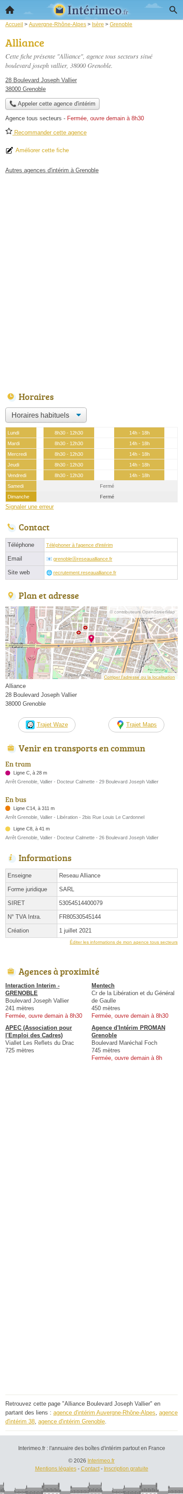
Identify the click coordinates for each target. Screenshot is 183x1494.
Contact (90, 1469)
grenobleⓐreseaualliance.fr (82, 558)
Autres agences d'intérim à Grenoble (52, 170)
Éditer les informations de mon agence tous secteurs (124, 942)
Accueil (10, 10)
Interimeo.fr (101, 1461)
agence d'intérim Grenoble (71, 1421)
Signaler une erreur (29, 506)
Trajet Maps (141, 724)
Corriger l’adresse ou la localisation (139, 677)
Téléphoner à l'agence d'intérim (79, 545)
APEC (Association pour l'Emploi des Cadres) (38, 1031)
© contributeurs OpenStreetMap (142, 611)
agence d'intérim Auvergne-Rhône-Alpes (104, 1412)
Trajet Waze (52, 724)
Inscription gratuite (126, 1469)
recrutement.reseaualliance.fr (84, 572)
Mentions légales (55, 1469)
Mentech (103, 985)
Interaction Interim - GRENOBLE (32, 989)
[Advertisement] (91, 280)
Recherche (173, 10)
